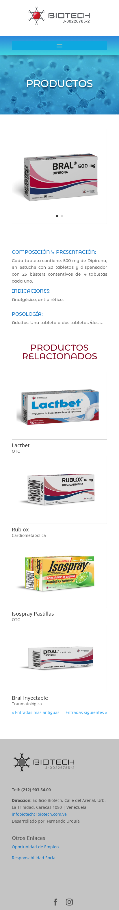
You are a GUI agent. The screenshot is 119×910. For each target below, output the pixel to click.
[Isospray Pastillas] (59, 574)
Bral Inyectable (30, 697)
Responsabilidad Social (34, 857)
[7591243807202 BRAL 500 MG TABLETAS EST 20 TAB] (59, 224)
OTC (16, 451)
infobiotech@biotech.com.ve (39, 814)
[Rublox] (59, 490)
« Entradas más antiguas (36, 712)
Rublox (20, 529)
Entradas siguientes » (86, 712)
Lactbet (20, 445)
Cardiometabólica (29, 535)
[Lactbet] (59, 406)
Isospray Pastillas (33, 613)
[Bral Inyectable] (59, 658)
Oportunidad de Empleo (35, 846)
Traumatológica (27, 703)
